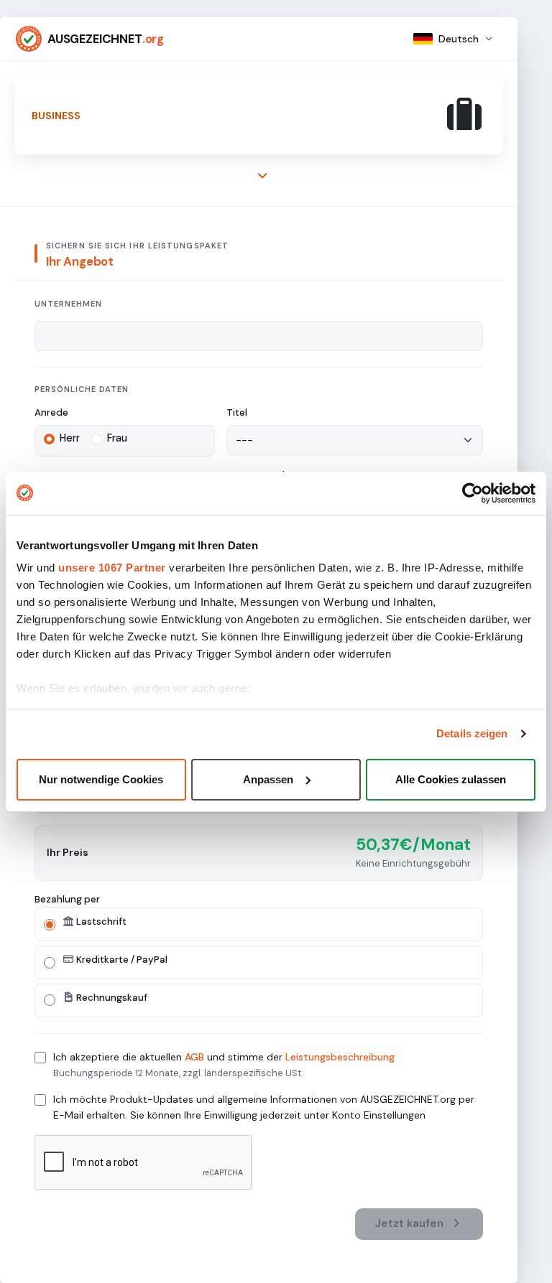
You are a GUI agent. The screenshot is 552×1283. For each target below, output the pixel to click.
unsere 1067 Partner (112, 567)
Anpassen (268, 779)
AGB (194, 1056)
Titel (236, 412)
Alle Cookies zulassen (450, 779)
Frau (117, 437)
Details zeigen (471, 733)
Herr (70, 437)
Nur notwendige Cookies (101, 779)
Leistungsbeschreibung (340, 1056)
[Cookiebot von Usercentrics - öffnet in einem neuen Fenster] (472, 493)
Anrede (51, 412)
